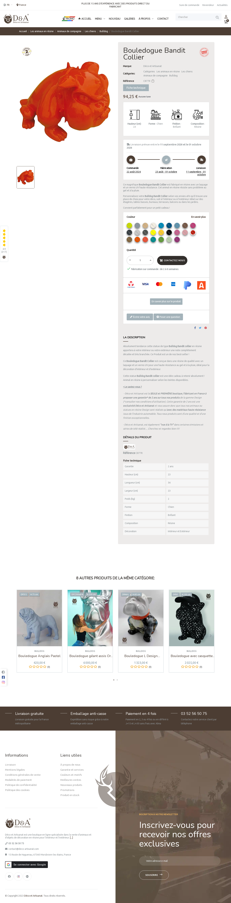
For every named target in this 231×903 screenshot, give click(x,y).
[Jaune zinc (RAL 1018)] (161, 233)
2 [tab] (117, 680)
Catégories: (129, 73)
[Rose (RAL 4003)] (177, 233)
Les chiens (187, 71)
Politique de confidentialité (21, 784)
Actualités (222, 5)
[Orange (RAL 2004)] (138, 240)
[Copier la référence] (153, 81)
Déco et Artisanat (152, 66)
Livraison (10, 764)
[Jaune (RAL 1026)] (154, 233)
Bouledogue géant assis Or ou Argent (90, 656)
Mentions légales (15, 769)
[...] (71, 837)
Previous (21, 635)
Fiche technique (135, 87)
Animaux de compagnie (155, 75)
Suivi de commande (189, 5)
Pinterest (205, 328)
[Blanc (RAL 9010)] (154, 226)
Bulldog (173, 75)
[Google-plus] (27, 876)
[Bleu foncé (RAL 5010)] (169, 226)
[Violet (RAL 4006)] (177, 240)
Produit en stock (69, 795)
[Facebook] (9, 876)
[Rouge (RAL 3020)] (193, 233)
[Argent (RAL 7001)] (138, 226)
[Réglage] (226, 16)
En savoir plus (198, 217)
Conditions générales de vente (23, 774)
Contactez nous (174, 260)
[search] (217, 17)
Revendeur (208, 5)
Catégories (149, 71)
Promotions (67, 790)
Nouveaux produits (71, 784)
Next (209, 635)
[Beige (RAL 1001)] (146, 226)
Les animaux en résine (168, 71)
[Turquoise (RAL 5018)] (154, 240)
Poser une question (169, 316)
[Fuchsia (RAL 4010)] (193, 226)
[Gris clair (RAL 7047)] (138, 233)
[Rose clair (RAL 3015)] (185, 233)
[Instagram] (18, 876)
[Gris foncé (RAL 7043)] (146, 233)
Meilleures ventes (70, 779)
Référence (128, 81)
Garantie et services (72, 769)
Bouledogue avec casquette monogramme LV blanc (192, 656)
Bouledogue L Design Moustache (141, 656)
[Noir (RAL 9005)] (169, 233)
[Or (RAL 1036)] (130, 240)
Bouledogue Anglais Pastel (39, 656)
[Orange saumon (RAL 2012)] (146, 240)
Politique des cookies (17, 790)
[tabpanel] (39, 634)
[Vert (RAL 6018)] (161, 240)
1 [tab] (114, 680)
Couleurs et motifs (71, 774)
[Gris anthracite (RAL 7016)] (130, 233)
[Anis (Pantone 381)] (130, 226)
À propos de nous (70, 764)
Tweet (200, 328)
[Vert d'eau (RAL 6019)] (169, 240)
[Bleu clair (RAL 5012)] (161, 226)
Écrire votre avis (141, 316)
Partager (195, 328)
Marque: (127, 66)
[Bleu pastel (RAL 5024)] (177, 226)
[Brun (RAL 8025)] (185, 226)
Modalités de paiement (18, 779)
